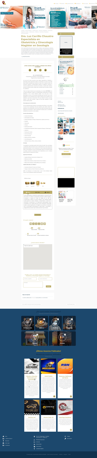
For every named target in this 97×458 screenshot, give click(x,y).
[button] (31, 224)
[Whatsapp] (40, 70)
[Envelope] (45, 70)
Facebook (60, 454)
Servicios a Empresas (44, 31)
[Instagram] (35, 70)
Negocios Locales (24, 31)
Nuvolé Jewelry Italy (70, 304)
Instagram (65, 454)
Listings (22, 30)
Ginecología (68, 171)
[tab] (28, 192)
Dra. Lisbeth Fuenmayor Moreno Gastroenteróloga (32, 304)
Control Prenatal (62, 171)
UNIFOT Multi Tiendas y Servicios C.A (70, 200)
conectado (34, 297)
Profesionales (35, 30)
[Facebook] (30, 70)
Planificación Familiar (66, 172)
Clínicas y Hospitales (43, 30)
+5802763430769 (26, 56)
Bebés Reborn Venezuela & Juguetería (61, 200)
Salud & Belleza (28, 30)
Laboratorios (31, 31)
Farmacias (50, 30)
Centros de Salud (24, 33)
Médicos (37, 31)
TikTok (69, 454)
